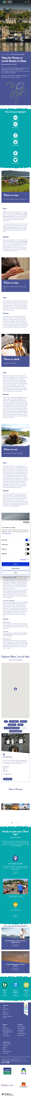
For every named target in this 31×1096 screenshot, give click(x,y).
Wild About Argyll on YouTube (15, 896)
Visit (4, 1007)
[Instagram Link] (6, 1062)
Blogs (4, 1026)
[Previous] (3, 807)
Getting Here (6, 1028)
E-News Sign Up (6, 1035)
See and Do (5, 1009)
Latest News (5, 1053)
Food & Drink (12, 724)
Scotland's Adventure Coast (7, 1017)
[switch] (27, 544)
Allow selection (15, 568)
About (4, 1049)
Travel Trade (5, 1046)
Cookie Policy (21, 1032)
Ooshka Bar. (20, 397)
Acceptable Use (21, 1030)
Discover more (7, 779)
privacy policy (7, 533)
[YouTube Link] (8, 1062)
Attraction (23, 721)
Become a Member (7, 1044)
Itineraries (7, 54)
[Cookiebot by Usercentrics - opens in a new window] (23, 522)
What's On (5, 1014)
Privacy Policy (21, 1026)
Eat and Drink (6, 1012)
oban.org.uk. (11, 227)
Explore (15, 873)
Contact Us (5, 1033)
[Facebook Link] (1, 1062)
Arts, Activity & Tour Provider (11, 728)
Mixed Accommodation (15, 731)
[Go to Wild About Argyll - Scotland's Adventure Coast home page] (6, 2)
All (5, 721)
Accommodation (14, 721)
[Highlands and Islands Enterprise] (23, 1071)
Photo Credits (21, 1035)
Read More (15, 945)
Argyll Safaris (8, 634)
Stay (4, 1011)
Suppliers (5, 1047)
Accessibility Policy (22, 1033)
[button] (15, 689)
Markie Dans (23, 382)
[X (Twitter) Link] (4, 1062)
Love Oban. (18, 846)
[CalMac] (23, 1085)
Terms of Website (21, 1028)
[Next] (27, 807)
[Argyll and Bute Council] (7, 1071)
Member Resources (7, 1051)
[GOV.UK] (7, 1094)
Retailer (20, 724)
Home (2, 54)
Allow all (15, 564)
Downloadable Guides (8, 1032)
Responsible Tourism (7, 1030)
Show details (23, 559)
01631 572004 (8, 774)
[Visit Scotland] (7, 1085)
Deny (15, 572)
